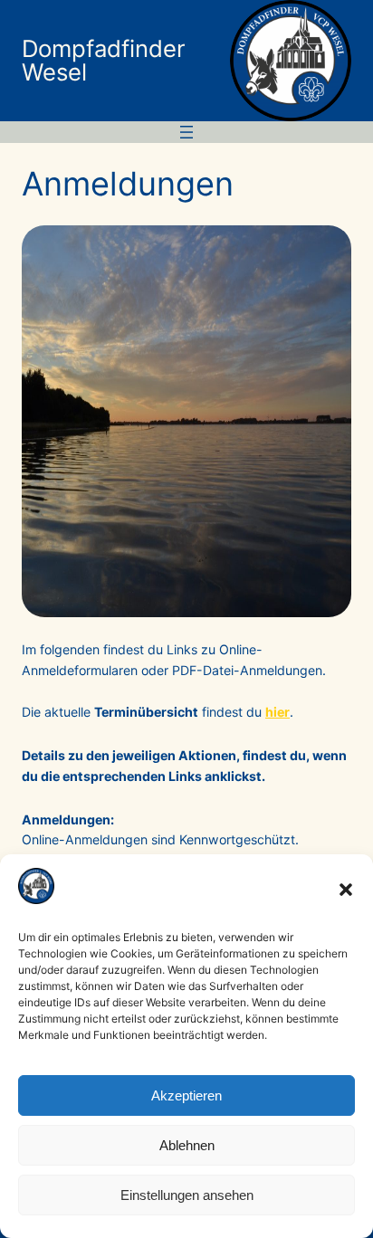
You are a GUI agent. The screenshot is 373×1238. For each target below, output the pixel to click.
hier (277, 711)
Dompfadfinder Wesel (104, 60)
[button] (346, 890)
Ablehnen (187, 1145)
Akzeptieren (186, 1095)
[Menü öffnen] (186, 132)
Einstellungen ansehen (186, 1195)
